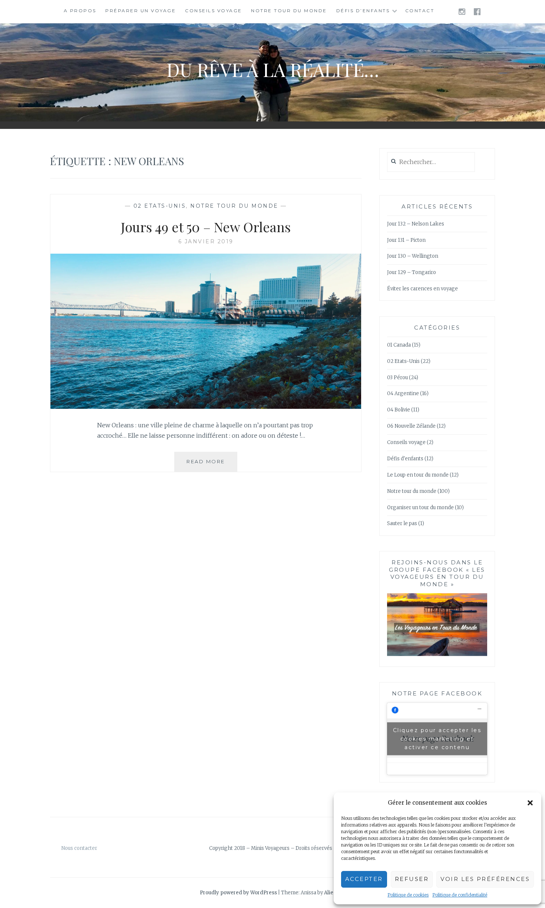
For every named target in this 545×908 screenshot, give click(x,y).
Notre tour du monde (289, 10)
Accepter (364, 878)
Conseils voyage (213, 10)
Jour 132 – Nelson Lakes (415, 224)
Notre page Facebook (437, 693)
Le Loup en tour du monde (418, 475)
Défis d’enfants (363, 10)
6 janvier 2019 (206, 241)
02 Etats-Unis (159, 206)
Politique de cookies (408, 895)
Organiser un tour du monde (420, 507)
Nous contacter (79, 848)
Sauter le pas (402, 523)
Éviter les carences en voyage (422, 289)
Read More (211, 465)
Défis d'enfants (405, 458)
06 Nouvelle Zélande (411, 426)
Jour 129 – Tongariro (411, 272)
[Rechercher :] (431, 162)
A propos (80, 10)
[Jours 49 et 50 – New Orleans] (205, 406)
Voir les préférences (485, 878)
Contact (420, 10)
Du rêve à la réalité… (272, 69)
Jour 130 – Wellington (412, 256)
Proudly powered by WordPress (238, 892)
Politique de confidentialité (459, 895)
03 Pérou (397, 377)
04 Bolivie (398, 410)
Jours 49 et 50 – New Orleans (206, 227)
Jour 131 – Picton (406, 240)
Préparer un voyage (140, 10)
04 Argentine (403, 393)
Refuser (412, 878)
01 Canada (399, 345)
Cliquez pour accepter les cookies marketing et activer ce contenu (437, 738)
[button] (530, 803)
